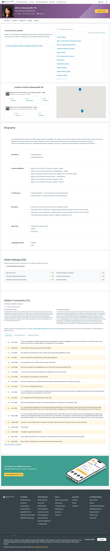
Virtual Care (23, 503)
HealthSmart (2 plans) (63, 64)
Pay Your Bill (41, 503)
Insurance (7, 20)
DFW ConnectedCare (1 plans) (65, 56)
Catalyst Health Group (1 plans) (66, 48)
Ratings (29, 20)
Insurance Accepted (43, 512)
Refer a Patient (94, 500)
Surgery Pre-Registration (44, 521)
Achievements (59, 503)
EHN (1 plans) (60, 60)
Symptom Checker (42, 500)
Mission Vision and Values (61, 500)
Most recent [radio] (8, 335)
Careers (92, 503)
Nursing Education (94, 512)
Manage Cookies (90, 539)
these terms (102, 32)
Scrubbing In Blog (42, 524)
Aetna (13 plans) (61, 37)
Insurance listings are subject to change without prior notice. (24, 46)
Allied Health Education (96, 509)
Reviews (36, 20)
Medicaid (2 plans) (62, 75)
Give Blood (75, 506)
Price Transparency (43, 509)
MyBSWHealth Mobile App (27, 518)
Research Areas (94, 515)
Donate (74, 503)
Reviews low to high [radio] (33, 335)
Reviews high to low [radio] (20, 335)
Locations (15, 20)
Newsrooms (58, 512)
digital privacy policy (41, 547)
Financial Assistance (43, 515)
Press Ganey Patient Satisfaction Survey (41, 328)
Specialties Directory (25, 512)
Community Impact (60, 506)
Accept (102, 539)
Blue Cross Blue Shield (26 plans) (66, 44)
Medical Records (42, 506)
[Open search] (106, 2)
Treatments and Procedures (27, 515)
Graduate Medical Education (97, 506)
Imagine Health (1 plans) (63, 71)
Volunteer (75, 500)
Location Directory (25, 509)
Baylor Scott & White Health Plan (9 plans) (69, 41)
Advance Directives (43, 518)
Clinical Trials (93, 518)
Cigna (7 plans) (61, 52)
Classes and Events (25, 500)
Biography (22, 20)
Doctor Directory (24, 506)
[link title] (8, 2)
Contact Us (58, 515)
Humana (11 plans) (62, 67)
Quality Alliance (59, 509)
